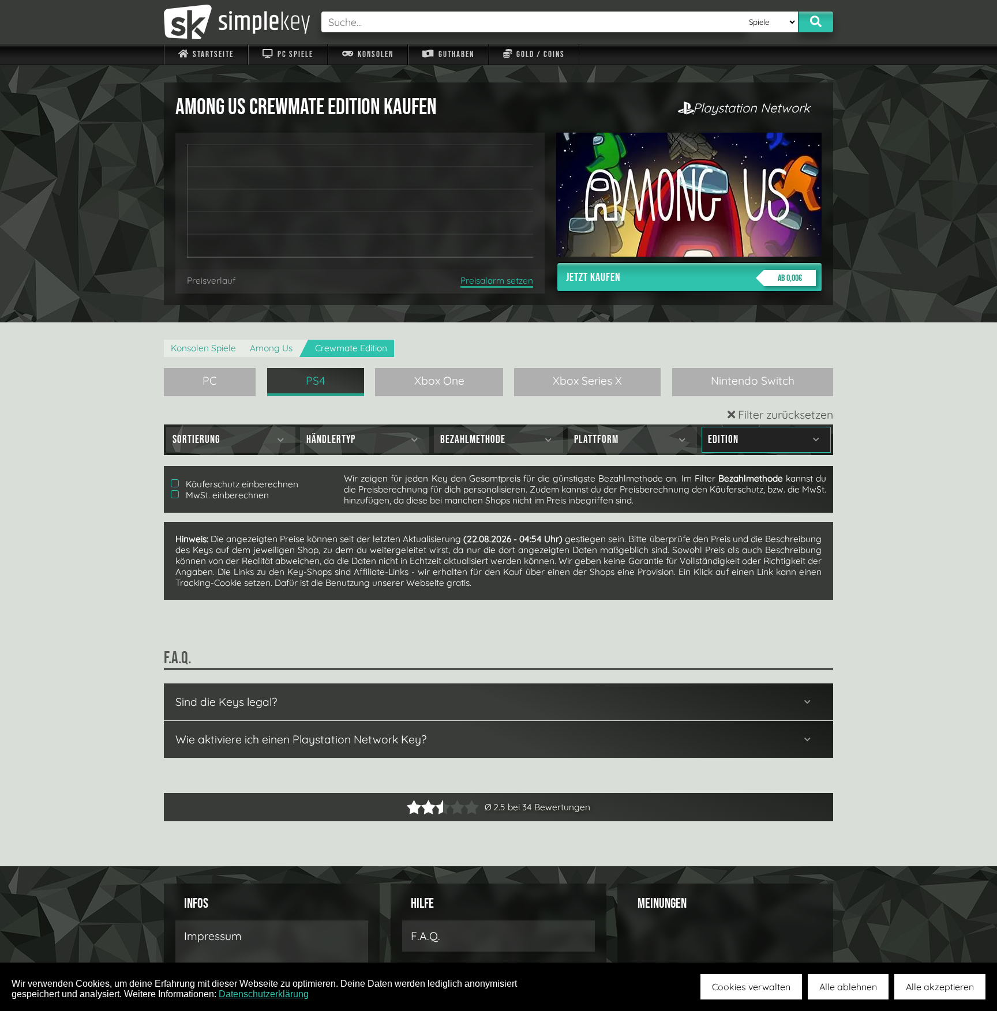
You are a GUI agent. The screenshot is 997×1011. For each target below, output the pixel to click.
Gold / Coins (539, 54)
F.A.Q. (425, 936)
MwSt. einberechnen (226, 495)
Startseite (212, 54)
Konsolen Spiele (203, 348)
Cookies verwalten (751, 987)
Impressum (213, 936)
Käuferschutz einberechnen (240, 484)
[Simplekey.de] (237, 22)
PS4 (315, 381)
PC (210, 381)
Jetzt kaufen (684, 277)
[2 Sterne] (421, 807)
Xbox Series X (587, 381)
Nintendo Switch (752, 381)
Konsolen (374, 54)
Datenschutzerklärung (264, 994)
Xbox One (439, 381)
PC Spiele (294, 54)
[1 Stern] (414, 807)
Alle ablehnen (848, 987)
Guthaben (455, 54)
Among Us (271, 348)
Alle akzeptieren (940, 987)
